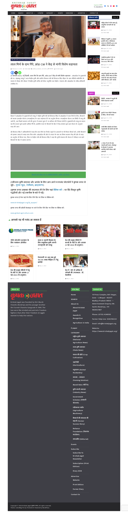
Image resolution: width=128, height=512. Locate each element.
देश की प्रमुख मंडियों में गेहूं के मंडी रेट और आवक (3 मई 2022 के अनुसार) (20, 273)
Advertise (81, 13)
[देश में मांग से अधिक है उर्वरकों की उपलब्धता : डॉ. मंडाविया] (75, 255)
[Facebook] (12, 72)
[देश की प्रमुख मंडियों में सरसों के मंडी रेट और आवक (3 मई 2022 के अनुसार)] (75, 225)
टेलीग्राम (30, 185)
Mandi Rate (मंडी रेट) (81, 384)
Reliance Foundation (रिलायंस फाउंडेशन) (81, 431)
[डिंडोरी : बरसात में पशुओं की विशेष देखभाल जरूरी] (94, 103)
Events (60, 13)
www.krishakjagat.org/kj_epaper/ (24, 202)
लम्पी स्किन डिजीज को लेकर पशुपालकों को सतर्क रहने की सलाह (109, 129)
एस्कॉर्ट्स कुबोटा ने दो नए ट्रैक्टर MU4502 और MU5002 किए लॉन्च (108, 59)
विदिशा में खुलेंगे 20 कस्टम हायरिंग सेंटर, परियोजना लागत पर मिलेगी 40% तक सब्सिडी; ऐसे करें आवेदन (109, 42)
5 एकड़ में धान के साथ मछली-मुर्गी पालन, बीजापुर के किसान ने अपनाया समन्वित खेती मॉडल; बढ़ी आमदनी (108, 147)
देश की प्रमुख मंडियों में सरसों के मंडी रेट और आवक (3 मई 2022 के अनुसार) (75, 243)
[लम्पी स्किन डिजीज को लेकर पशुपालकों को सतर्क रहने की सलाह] (94, 132)
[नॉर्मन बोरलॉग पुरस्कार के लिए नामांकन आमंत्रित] (21, 225)
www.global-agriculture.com (22, 213)
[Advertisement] (48, 101)
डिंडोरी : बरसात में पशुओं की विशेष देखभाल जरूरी (109, 100)
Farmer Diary (78, 489)
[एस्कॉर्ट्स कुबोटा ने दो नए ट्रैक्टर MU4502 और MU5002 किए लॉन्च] (94, 62)
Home (13, 13)
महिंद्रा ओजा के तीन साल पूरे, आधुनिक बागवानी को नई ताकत (109, 25)
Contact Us (94, 13)
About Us (29, 13)
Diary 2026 (77, 471)
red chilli (44, 69)
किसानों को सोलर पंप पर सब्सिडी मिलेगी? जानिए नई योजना (51, 174)
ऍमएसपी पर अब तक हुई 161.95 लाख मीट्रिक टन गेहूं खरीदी (48, 260)
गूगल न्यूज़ (20, 185)
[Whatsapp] (19, 72)
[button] (34, 13)
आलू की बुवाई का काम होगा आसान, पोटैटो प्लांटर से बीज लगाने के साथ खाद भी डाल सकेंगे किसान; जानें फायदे (109, 77)
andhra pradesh (36, 69)
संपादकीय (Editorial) (80, 439)
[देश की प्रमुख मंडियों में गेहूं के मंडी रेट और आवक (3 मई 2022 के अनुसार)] (21, 255)
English (96, 5)
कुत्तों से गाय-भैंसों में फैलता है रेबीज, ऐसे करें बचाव (108, 114)
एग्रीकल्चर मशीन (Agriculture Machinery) (78, 410)
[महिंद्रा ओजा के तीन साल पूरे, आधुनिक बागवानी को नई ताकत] (94, 28)
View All (115, 17)
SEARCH (20, 13)
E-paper (40, 13)
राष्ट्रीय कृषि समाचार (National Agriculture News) (23, 59)
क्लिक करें (58, 190)
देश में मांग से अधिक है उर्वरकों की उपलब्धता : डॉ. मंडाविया (74, 273)
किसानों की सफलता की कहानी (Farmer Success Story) (80, 421)
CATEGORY (49, 13)
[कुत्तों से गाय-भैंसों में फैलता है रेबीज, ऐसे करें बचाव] (94, 117)
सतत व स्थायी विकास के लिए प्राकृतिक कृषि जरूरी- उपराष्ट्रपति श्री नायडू (47, 243)
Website (76, 480)
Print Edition (78, 484)
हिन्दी (101, 5)
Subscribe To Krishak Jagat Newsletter (78, 456)
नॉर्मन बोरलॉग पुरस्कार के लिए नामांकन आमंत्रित (20, 241)
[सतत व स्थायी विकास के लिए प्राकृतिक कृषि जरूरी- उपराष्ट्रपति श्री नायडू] (48, 225)
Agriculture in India (81, 322)
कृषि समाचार (50, 69)
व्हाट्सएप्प (39, 185)
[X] (16, 72)
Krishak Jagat (59, 69)
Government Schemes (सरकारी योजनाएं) (79, 399)
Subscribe (69, 13)
